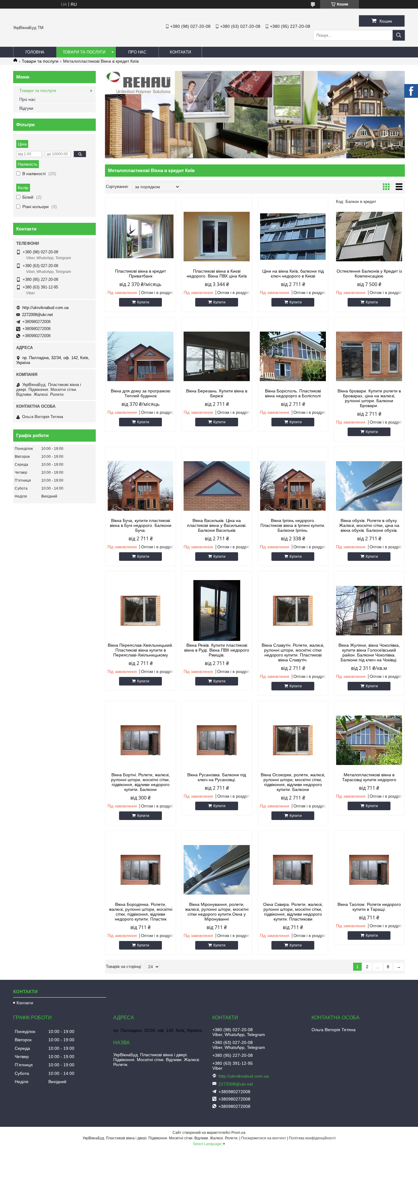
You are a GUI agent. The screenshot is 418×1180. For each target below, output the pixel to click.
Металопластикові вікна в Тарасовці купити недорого (369, 777)
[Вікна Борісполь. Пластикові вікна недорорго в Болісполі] (293, 356)
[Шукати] (399, 35)
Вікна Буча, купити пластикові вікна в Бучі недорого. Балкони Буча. (140, 525)
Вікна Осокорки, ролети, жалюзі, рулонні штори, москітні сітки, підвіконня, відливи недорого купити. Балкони (293, 782)
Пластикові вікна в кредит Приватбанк (140, 273)
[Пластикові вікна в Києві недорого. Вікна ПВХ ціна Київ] (217, 236)
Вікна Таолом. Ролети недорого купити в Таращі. (369, 907)
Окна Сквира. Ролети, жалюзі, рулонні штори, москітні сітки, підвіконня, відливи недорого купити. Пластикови (293, 911)
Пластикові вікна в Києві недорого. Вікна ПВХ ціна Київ (217, 273)
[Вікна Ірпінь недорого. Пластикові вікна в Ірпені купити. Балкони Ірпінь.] (293, 485)
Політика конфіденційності (312, 1138)
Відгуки (26, 108)
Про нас (137, 52)
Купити (143, 302)
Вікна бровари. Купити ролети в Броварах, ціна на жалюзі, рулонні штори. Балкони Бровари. (369, 398)
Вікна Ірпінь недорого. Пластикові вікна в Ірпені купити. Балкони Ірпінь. (292, 525)
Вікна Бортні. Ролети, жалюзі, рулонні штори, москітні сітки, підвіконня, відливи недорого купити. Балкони (140, 782)
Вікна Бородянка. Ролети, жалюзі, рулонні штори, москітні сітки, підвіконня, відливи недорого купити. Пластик (140, 911)
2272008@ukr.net (37, 314)
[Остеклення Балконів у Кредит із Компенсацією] (369, 236)
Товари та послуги (84, 52)
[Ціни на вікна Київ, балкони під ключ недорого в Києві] (293, 236)
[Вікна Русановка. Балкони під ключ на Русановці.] (217, 740)
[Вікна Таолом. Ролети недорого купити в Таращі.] (369, 869)
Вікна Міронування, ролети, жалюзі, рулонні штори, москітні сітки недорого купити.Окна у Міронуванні (216, 911)
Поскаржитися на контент (263, 1138)
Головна (34, 52)
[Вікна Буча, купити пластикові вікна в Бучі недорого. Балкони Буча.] (140, 485)
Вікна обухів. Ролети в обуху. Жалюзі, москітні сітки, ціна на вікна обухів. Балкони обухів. (369, 525)
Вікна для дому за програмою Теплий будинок (140, 393)
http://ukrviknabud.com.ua (45, 307)
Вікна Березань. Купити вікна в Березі (216, 393)
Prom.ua (238, 1132)
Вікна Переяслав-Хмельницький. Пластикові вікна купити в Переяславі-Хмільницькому (140, 650)
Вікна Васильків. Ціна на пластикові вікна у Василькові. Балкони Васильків (217, 525)
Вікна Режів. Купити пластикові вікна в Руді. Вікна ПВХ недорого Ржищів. (216, 650)
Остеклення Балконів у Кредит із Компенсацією (369, 273)
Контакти (180, 52)
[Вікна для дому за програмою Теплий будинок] (140, 356)
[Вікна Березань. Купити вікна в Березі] (217, 356)
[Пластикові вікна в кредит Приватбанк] (140, 236)
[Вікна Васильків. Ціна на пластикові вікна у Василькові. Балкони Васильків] (217, 485)
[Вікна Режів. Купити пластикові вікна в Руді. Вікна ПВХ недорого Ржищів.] (217, 610)
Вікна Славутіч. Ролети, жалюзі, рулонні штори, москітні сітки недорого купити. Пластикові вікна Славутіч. (293, 652)
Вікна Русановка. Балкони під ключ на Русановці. (216, 777)
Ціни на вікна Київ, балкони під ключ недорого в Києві (293, 273)
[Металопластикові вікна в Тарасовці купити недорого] (369, 740)
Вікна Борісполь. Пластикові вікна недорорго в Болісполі (293, 393)
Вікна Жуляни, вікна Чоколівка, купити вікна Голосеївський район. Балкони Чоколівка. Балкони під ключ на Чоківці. (369, 652)
